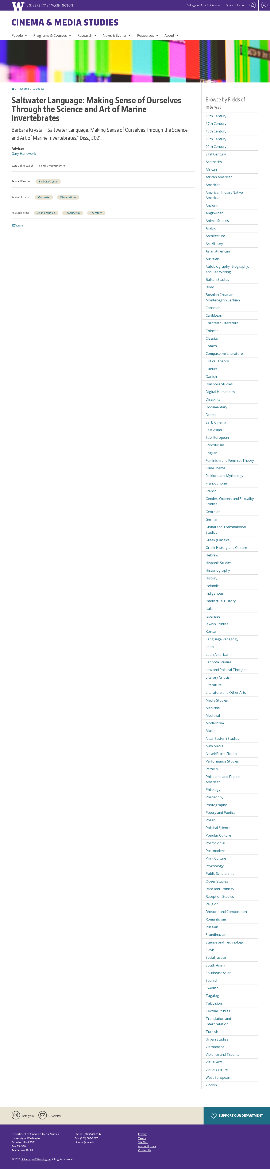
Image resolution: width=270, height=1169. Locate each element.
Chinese (212, 330)
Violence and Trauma (222, 1054)
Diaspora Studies (219, 384)
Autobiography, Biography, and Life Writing (227, 269)
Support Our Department (240, 1115)
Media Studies (217, 700)
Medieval (213, 715)
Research (84, 35)
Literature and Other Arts (226, 692)
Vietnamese (215, 1047)
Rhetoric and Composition (226, 911)
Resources (145, 35)
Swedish (212, 988)
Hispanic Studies (219, 562)
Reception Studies (220, 896)
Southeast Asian (218, 973)
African (211, 169)
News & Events (115, 35)
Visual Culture (217, 1070)
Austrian (212, 258)
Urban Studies (217, 1039)
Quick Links (233, 5)
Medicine (213, 708)
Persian (212, 769)
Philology (213, 789)
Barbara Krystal (48, 181)
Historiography (218, 570)
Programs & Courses (50, 35)
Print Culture (216, 858)
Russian (212, 927)
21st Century (216, 154)
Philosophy (214, 797)
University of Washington (36, 1159)
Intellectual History (221, 601)
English (211, 453)
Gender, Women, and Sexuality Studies (230, 501)
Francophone (216, 483)
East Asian (214, 430)
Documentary (216, 407)
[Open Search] (264, 5)
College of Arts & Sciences (203, 5)
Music (210, 730)
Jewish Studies (217, 624)
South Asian (215, 965)
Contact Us (144, 1150)
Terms (142, 1138)
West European (218, 1077)
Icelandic (212, 585)
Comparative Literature (224, 353)
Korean (211, 631)
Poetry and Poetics (220, 812)
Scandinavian (216, 934)
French (211, 491)
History (211, 578)
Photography (216, 805)
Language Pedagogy (222, 639)
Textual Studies (218, 1011)
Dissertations (68, 197)
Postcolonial (215, 843)
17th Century (216, 123)
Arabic (211, 228)
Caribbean (214, 315)
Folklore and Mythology (224, 475)
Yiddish (211, 1085)
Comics (211, 346)
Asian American (218, 251)
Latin (210, 646)
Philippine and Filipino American (223, 779)
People (17, 35)
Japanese (213, 616)
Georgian (213, 511)
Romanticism (216, 919)
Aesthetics (214, 161)
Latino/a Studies (218, 662)
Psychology (215, 866)
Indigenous (215, 593)
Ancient (211, 205)
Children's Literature (222, 323)
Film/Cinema (215, 468)
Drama (211, 414)
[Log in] (252, 5)
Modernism (215, 723)
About (169, 35)
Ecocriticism (73, 213)
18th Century (216, 131)
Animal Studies (46, 213)
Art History (214, 243)
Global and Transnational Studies (226, 530)
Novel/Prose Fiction (221, 753)
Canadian (213, 307)
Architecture (215, 236)
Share (19, 226)
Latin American (217, 654)
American (213, 184)
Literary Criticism (219, 677)
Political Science (218, 827)
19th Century (216, 139)
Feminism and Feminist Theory (230, 460)
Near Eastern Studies (222, 738)
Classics (212, 338)
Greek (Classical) (218, 540)
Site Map (143, 1142)
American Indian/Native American (224, 195)
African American (219, 177)
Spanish (212, 980)
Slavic (210, 950)
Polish (210, 820)
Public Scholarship (220, 873)
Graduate (38, 88)
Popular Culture (218, 835)
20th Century (216, 146)
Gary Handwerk (24, 153)
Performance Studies (222, 761)
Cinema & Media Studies (65, 22)
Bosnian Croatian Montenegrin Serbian (223, 297)
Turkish (212, 1031)
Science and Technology (225, 942)
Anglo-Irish (214, 213)
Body (210, 287)
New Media (214, 746)
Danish (211, 376)
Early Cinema (216, 422)
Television (214, 1003)
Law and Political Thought (226, 669)
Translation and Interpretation (218, 1021)
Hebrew (212, 555)
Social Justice (216, 957)
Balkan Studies (217, 279)
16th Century (216, 116)
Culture (211, 369)
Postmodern (215, 850)
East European (217, 437)
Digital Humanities (220, 391)
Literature (96, 213)
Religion (212, 904)
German (212, 519)
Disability (213, 399)
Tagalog (212, 995)
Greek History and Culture (226, 547)
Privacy (142, 1134)
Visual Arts (214, 1062)
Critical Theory (217, 361)
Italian (211, 608)
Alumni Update (147, 1146)
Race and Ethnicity (220, 889)
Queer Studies (217, 881)
